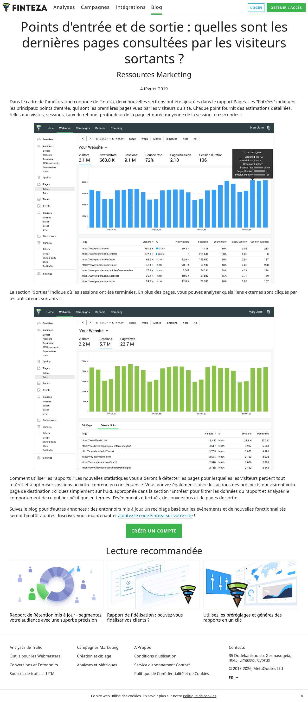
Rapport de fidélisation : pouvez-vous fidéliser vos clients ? (145, 617)
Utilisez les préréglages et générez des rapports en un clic (242, 617)
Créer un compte (154, 531)
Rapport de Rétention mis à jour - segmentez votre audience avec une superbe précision (55, 617)
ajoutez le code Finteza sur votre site (155, 515)
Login (256, 7)
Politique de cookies (199, 695)
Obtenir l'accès (286, 7)
